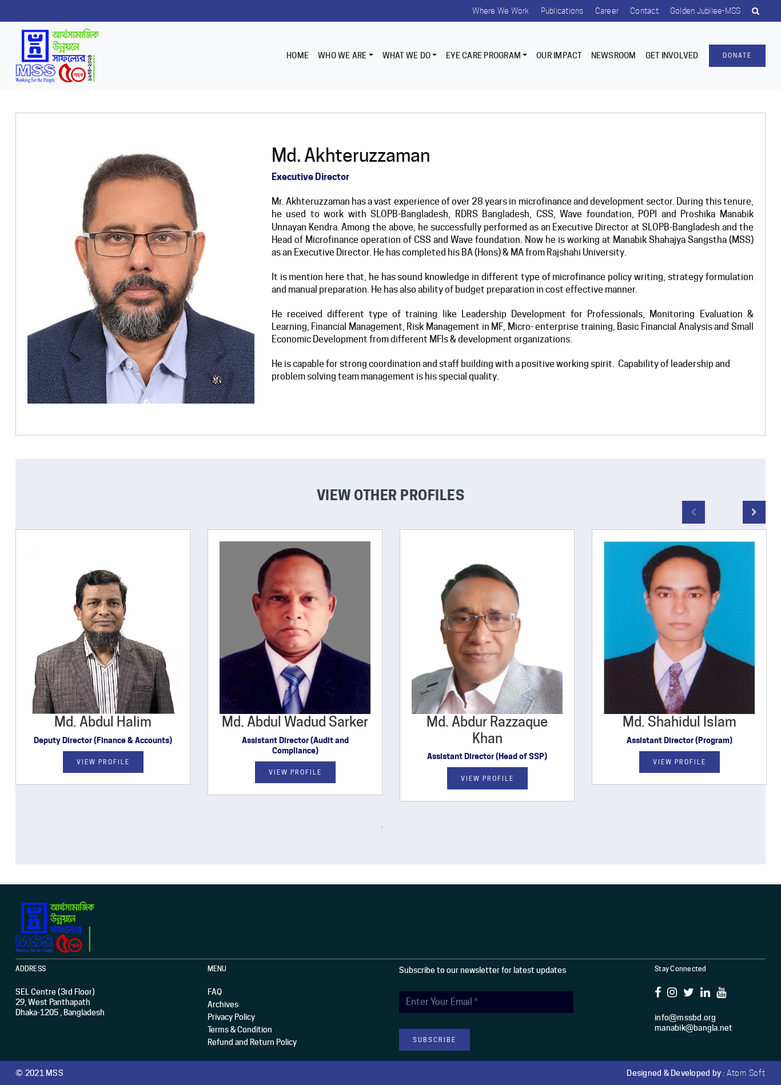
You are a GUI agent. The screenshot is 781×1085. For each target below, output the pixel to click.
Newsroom (613, 55)
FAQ (215, 991)
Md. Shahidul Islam (679, 721)
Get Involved (672, 55)
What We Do (406, 55)
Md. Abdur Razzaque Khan (487, 730)
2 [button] (399, 827)
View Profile (103, 762)
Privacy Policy (231, 1017)
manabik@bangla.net (694, 1027)
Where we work (500, 10)
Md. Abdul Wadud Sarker (295, 721)
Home (297, 55)
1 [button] (382, 827)
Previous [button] (693, 512)
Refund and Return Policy (252, 1042)
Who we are (342, 55)
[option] (103, 665)
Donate (737, 55)
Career (607, 10)
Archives (223, 1004)
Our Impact (559, 55)
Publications (562, 10)
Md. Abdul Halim (103, 721)
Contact (644, 10)
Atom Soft (746, 1073)
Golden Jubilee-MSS (705, 10)
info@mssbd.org (685, 1017)
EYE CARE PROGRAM (483, 55)
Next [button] (754, 512)
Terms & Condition (240, 1029)
